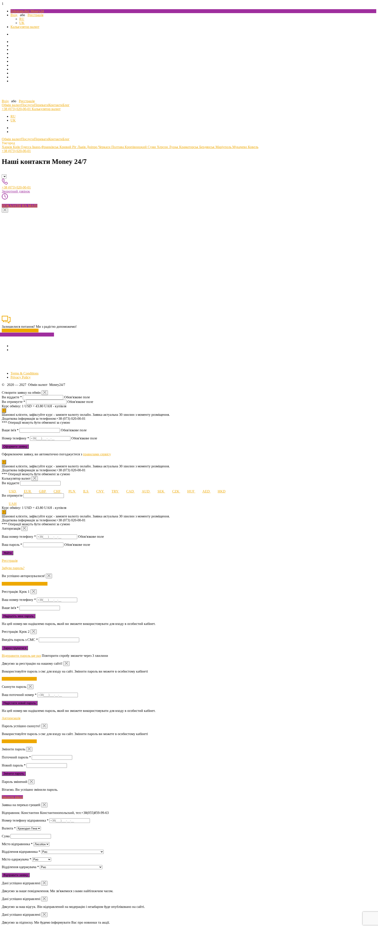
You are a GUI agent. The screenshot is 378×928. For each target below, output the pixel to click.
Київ (17, 147)
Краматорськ (189, 147)
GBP (43, 491)
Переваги (41, 105)
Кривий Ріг (68, 147)
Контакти (55, 105)
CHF (57, 491)
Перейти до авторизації (19, 679)
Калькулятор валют (24, 27)
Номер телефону (15, 438)
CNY (100, 491)
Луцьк (174, 147)
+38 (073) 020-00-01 (17, 109)
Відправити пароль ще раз (21, 655)
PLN (72, 491)
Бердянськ (207, 147)
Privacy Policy (20, 377)
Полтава (118, 147)
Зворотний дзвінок (16, 191)
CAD (130, 491)
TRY (115, 491)
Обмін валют (11, 105)
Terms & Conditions (24, 373)
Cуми (152, 147)
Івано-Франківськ (46, 147)
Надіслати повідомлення (20, 330)
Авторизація (11, 718)
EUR (28, 491)
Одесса (26, 147)
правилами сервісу (97, 454)
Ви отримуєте (13, 402)
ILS (86, 491)
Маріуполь (223, 147)
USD (13, 491)
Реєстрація (35, 15)
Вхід (13, 15)
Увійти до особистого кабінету (24, 584)
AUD (146, 491)
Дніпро (92, 147)
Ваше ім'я (10, 430)
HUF (191, 491)
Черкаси (104, 147)
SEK (161, 491)
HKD (222, 491)
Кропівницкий (136, 147)
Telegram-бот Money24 (27, 11)
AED (206, 491)
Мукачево (240, 147)
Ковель (253, 147)
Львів (82, 147)
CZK (176, 491)
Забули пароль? (13, 568)
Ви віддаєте (12, 397)
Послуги (27, 105)
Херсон (163, 147)
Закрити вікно (12, 797)
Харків (7, 147)
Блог (66, 105)
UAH (13, 504)
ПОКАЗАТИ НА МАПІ (19, 206)
